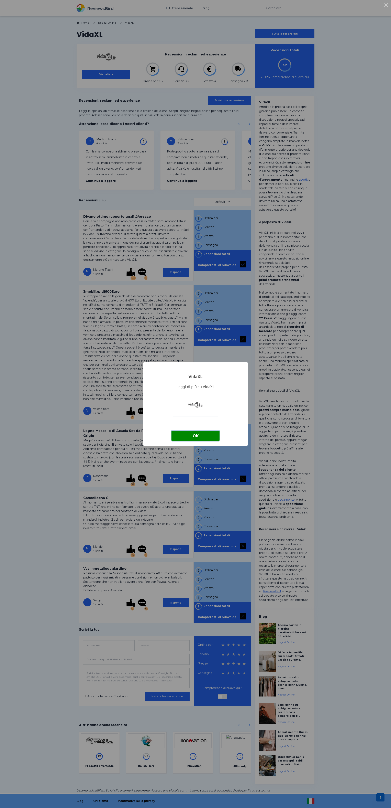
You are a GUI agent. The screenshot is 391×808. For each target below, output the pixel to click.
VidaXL (195, 376)
